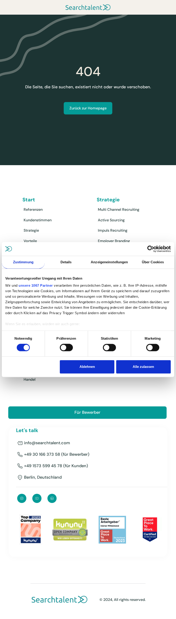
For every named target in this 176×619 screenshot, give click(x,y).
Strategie (31, 230)
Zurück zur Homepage (88, 108)
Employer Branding (114, 241)
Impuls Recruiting (112, 230)
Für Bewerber (87, 412)
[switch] (66, 347)
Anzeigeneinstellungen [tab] (109, 262)
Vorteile (30, 241)
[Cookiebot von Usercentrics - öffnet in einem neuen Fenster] (151, 248)
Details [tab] (66, 262)
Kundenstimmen (38, 220)
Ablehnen (87, 367)
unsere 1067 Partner (36, 285)
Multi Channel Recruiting (118, 209)
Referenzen (33, 209)
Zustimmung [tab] (23, 262)
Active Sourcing (111, 220)
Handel (30, 379)
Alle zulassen (143, 367)
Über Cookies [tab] (153, 262)
